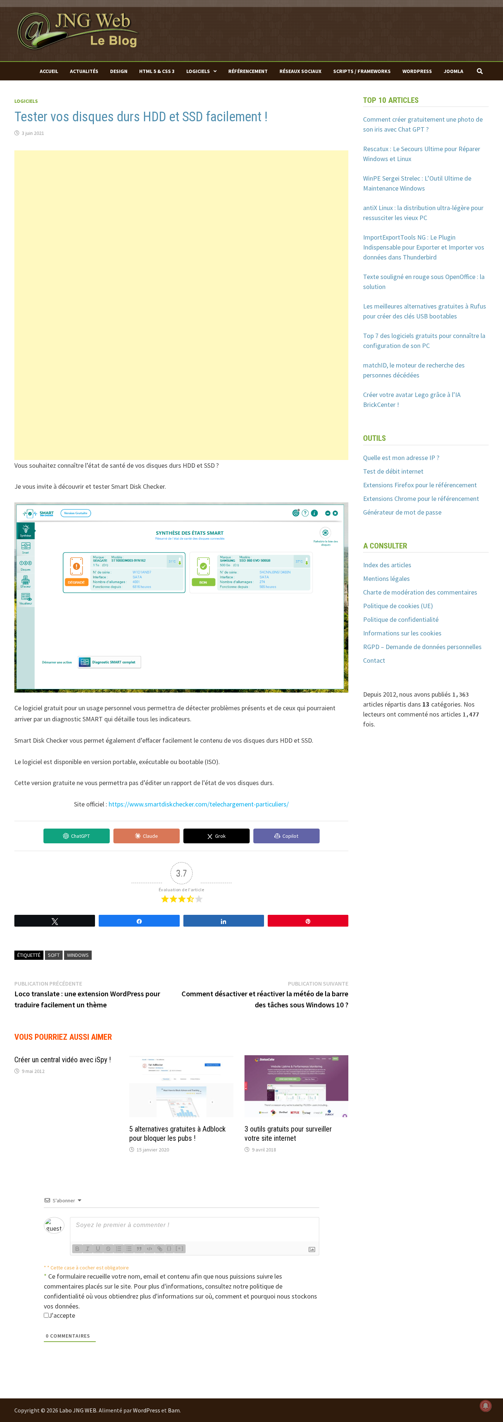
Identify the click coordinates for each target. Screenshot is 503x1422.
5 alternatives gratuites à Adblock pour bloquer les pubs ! (177, 1134)
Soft (54, 955)
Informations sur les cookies (402, 633)
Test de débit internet (393, 471)
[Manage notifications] (486, 1406)
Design (118, 71)
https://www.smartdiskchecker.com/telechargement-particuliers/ (199, 804)
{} (169, 1248)
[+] (180, 1248)
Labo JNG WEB (77, 1410)
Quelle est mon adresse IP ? (401, 457)
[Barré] (108, 1248)
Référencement (248, 71)
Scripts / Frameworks (362, 71)
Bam (174, 1410)
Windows (78, 955)
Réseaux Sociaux (300, 71)
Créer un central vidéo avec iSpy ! (62, 1059)
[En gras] (77, 1248)
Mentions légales (386, 578)
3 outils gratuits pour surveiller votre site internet (288, 1134)
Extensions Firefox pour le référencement (420, 485)
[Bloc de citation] (139, 1248)
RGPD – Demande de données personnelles (422, 646)
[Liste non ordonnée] (129, 1248)
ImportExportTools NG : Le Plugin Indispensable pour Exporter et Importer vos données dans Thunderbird (423, 247)
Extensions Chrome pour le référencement (421, 498)
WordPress (417, 71)
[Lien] (160, 1248)
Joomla (453, 71)
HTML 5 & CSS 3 (157, 71)
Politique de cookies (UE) (398, 606)
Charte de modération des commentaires (420, 592)
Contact (374, 660)
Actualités (84, 71)
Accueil (49, 71)
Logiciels (198, 71)
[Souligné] (98, 1248)
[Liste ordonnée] (118, 1248)
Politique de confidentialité (401, 619)
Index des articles (387, 565)
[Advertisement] (181, 202)
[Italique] (87, 1248)
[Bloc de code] (149, 1248)
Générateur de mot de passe (402, 512)
